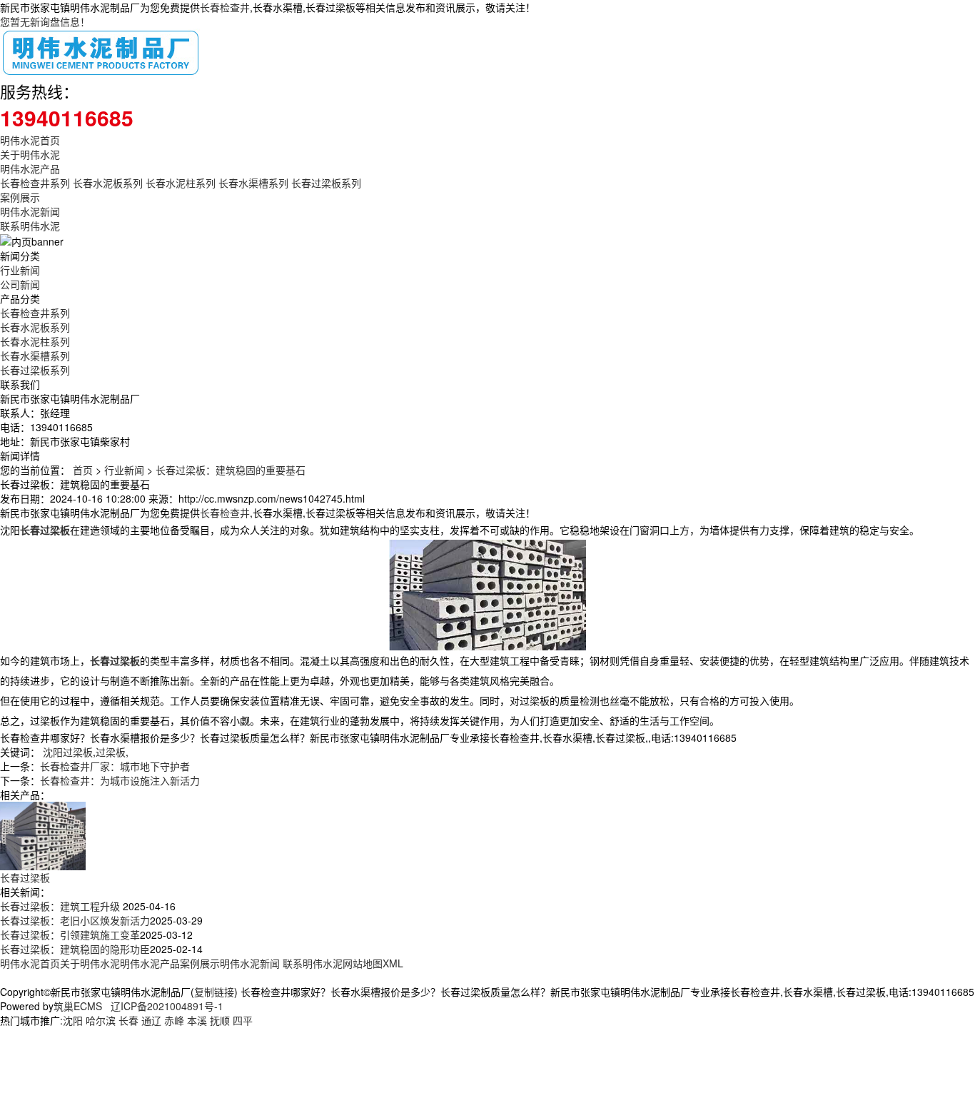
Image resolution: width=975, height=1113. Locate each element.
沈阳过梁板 (68, 752)
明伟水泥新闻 (30, 211)
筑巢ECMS (78, 1006)
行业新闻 (20, 270)
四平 (243, 1020)
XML (393, 963)
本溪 (197, 1020)
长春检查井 (225, 7)
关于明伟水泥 (30, 154)
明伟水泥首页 (30, 140)
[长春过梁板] (43, 834)
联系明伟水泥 (30, 225)
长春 (128, 1020)
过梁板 (111, 752)
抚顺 (220, 1020)
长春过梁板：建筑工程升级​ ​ (61, 906)
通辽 (151, 1020)
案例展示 (20, 197)
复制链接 (214, 991)
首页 (83, 470)
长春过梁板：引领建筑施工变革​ (70, 934)
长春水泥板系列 (108, 183)
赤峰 (174, 1020)
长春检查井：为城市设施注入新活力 (120, 780)
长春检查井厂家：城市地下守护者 (115, 766)
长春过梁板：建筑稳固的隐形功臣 (75, 949)
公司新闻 (20, 284)
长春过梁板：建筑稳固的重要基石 (230, 470)
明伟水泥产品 (30, 168)
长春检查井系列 (35, 183)
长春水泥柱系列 (181, 183)
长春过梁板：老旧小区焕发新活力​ (75, 920)
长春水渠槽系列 (253, 183)
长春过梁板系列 (326, 183)
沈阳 (73, 1020)
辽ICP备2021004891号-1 (167, 1006)
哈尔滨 (101, 1020)
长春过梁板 (25, 877)
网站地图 (363, 963)
